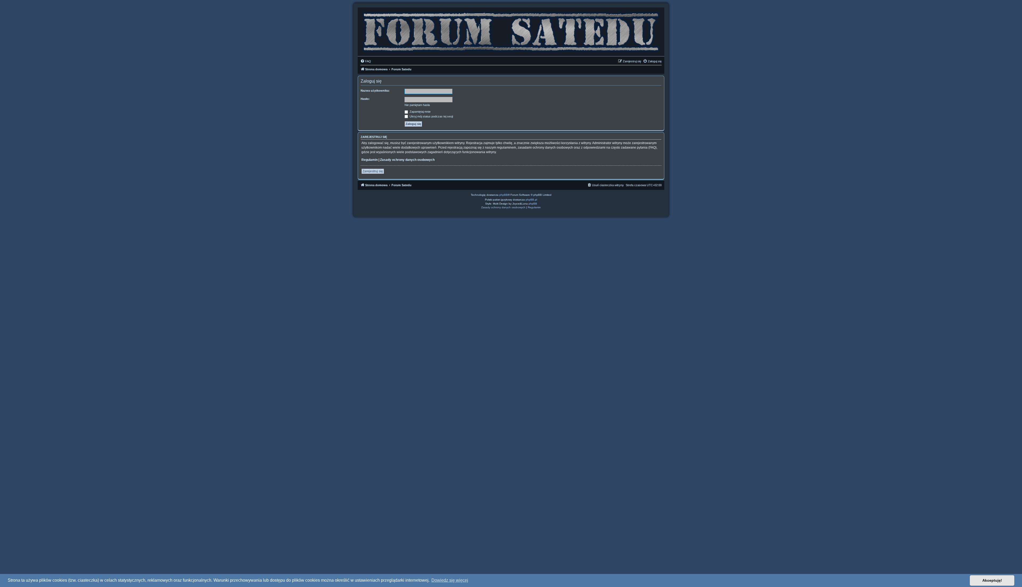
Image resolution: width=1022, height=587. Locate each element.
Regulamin (369, 160)
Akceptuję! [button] (992, 580)
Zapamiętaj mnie (420, 111)
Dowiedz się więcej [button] (449, 580)
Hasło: (365, 98)
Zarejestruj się (372, 171)
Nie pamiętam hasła (417, 105)
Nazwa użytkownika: (375, 90)
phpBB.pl (531, 199)
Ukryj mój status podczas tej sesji (431, 116)
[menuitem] (365, 61)
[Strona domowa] (511, 30)
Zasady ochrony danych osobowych (407, 160)
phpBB (503, 194)
